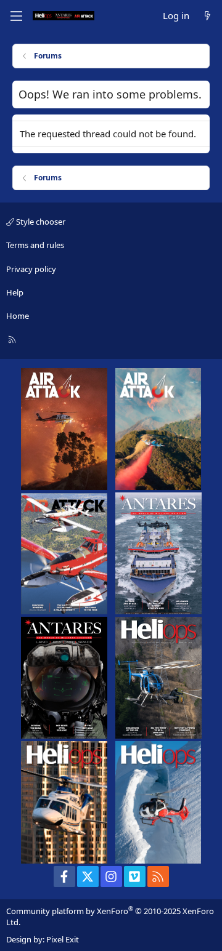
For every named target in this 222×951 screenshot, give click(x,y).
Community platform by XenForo (110, 916)
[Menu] (16, 16)
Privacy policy (31, 269)
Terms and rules (35, 245)
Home (17, 315)
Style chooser (39, 221)
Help (14, 292)
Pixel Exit (62, 939)
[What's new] (207, 15)
